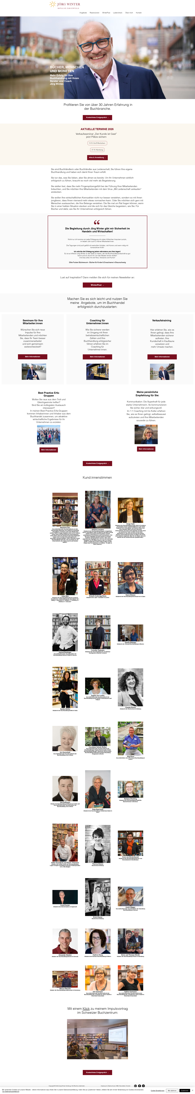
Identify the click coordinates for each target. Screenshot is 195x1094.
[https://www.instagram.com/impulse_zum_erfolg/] (143, 1085)
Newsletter (122, 1086)
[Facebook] (139, 1085)
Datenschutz (111, 1086)
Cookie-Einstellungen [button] (157, 1091)
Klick (86, 1009)
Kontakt (128, 1086)
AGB (117, 1086)
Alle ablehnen (172, 1091)
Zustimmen (184, 1091)
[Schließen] (192, 1090)
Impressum (104, 1086)
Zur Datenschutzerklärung (10, 1091)
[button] (83, 12)
